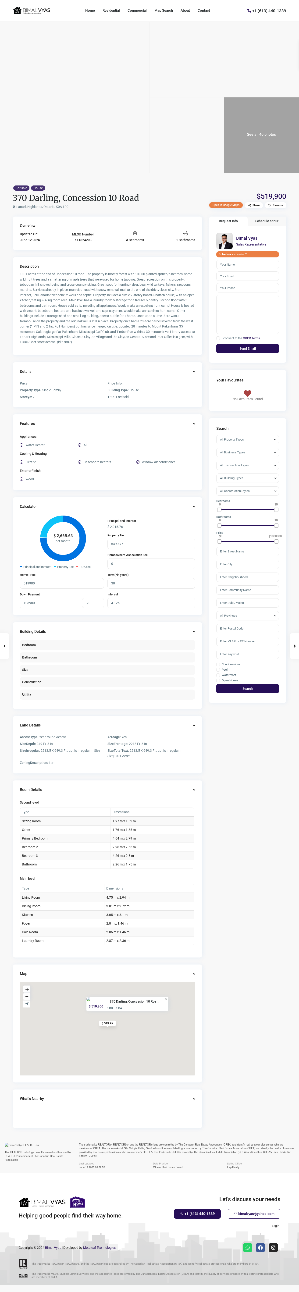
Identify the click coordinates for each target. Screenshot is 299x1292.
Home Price (28, 575)
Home (90, 10)
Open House (229, 680)
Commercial (137, 10)
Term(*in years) (118, 575)
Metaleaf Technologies (99, 1247)
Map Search (163, 10)
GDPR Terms (251, 338)
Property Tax (116, 535)
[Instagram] (273, 1247)
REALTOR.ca (18, 1152)
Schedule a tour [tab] (266, 221)
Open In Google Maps (226, 205)
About (185, 10)
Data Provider (161, 1163)
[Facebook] (260, 1247)
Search (247, 688)
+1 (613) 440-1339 (269, 10)
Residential (111, 10)
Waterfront (228, 675)
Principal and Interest (121, 521)
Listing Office (234, 1163)
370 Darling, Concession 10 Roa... (134, 1001)
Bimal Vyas (246, 238)
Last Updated (86, 1163)
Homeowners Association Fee (127, 555)
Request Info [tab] (228, 221)
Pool (224, 669)
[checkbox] (218, 338)
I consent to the (241, 338)
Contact (204, 10)
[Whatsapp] (247, 1247)
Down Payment (30, 594)
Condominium (230, 664)
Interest (112, 594)
